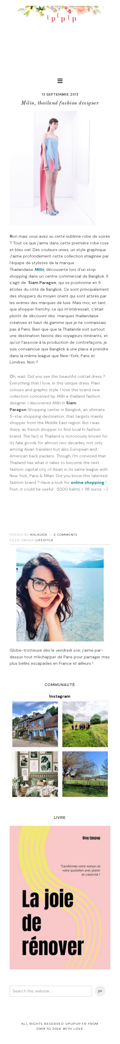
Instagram (59, 696)
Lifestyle (45, 540)
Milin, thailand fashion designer (60, 103)
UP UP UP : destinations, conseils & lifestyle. (60, 35)
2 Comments (65, 535)
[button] (60, 80)
